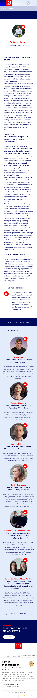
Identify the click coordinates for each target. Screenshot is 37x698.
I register (9, 637)
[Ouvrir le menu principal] (3, 3)
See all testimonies (18, 613)
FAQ (7, 656)
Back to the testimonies (18, 15)
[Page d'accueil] (9, 3)
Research (28, 3)
